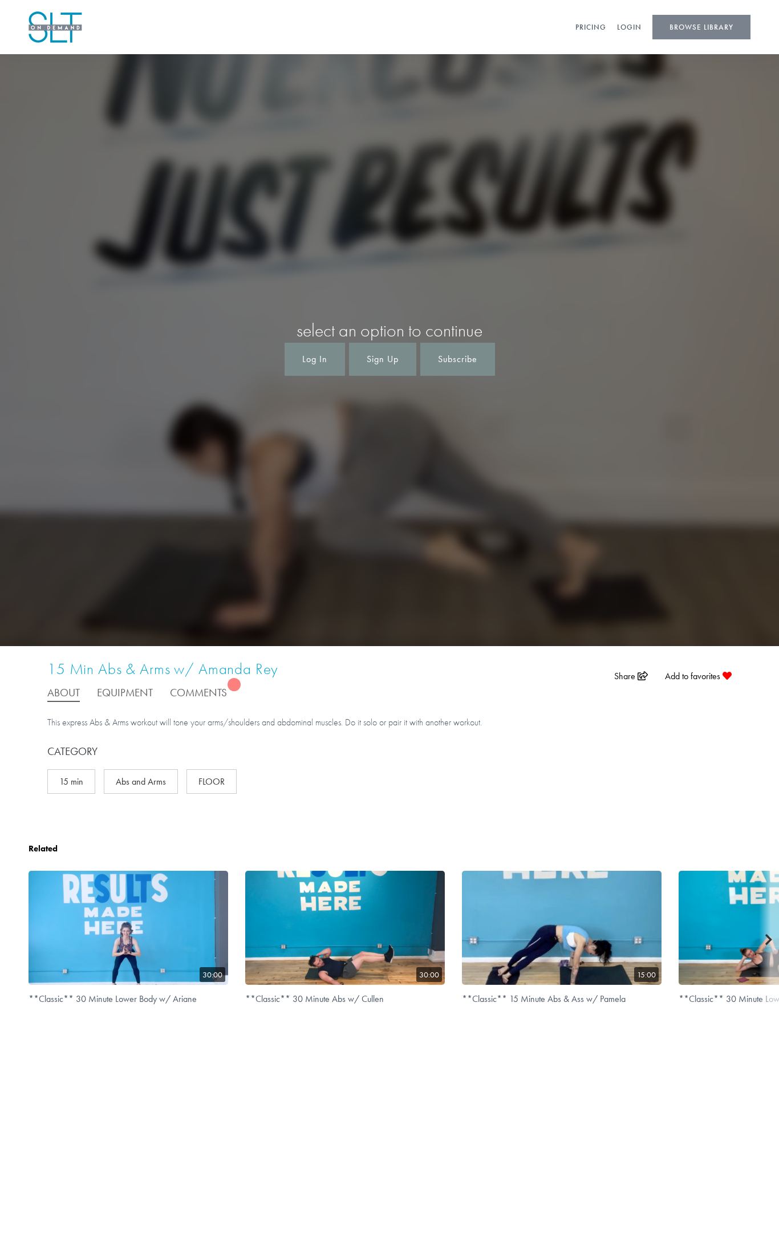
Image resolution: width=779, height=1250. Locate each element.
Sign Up (383, 359)
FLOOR (211, 782)
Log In (314, 359)
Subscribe (457, 359)
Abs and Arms (141, 782)
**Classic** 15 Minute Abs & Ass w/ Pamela (544, 999)
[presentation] (769, 940)
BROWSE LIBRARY (701, 27)
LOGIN (629, 27)
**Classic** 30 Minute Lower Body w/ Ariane (113, 999)
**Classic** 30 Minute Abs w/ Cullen (314, 999)
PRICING (590, 27)
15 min (71, 782)
